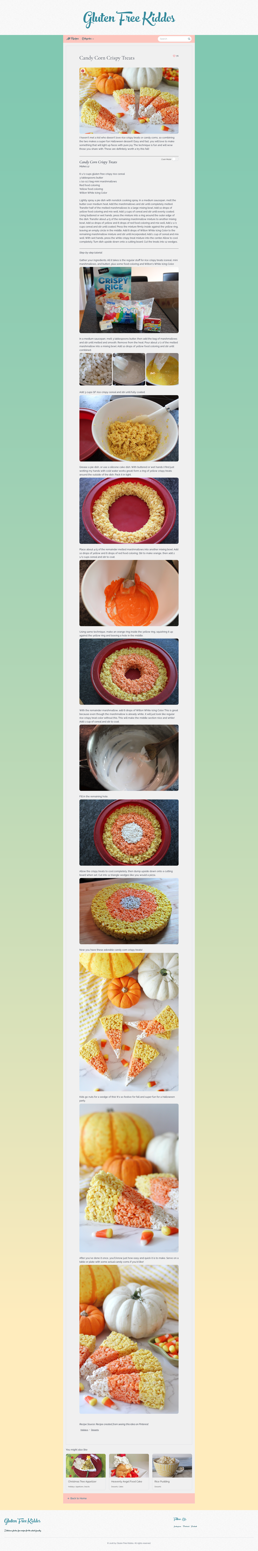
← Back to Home (77, 1498)
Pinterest (186, 1527)
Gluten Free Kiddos (129, 20)
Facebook (194, 1527)
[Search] (189, 39)
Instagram (177, 1527)
